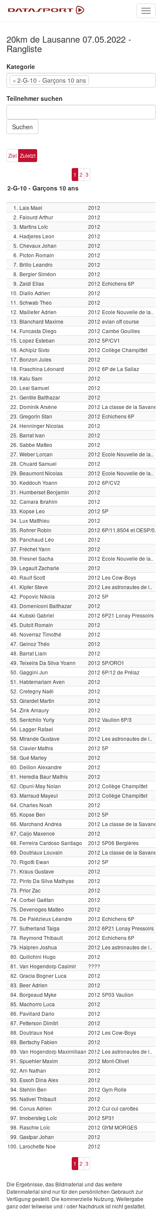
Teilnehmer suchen (34, 98)
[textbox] (104, 80)
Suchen (22, 126)
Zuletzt (27, 155)
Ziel (12, 155)
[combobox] (81, 80)
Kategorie (20, 66)
